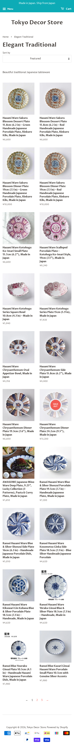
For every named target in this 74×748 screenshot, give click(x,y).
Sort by (6, 52)
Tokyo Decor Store (37, 22)
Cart (68, 9)
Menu (10, 8)
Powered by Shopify (57, 727)
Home (6, 37)
